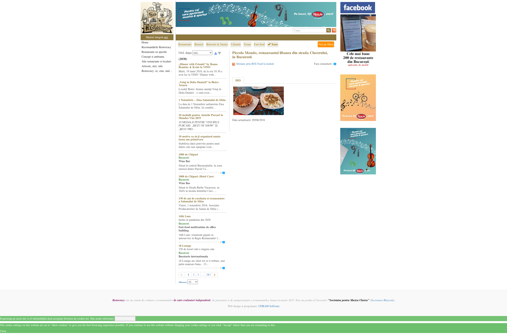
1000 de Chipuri (188, 154)
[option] (256, 14)
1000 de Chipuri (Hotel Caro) (196, 176)
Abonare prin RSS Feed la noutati (255, 64)
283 (208, 274)
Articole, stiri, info (152, 66)
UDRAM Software (268, 306)
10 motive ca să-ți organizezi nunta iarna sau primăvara (199, 137)
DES (238, 80)
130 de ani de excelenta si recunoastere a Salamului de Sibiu (202, 199)
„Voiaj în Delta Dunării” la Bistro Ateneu (199, 83)
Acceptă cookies (125, 318)
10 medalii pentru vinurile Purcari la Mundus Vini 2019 (201, 116)
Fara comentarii (323, 64)
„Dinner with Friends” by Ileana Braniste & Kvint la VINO (198, 65)
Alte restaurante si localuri (156, 61)
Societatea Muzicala (382, 300)
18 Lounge (185, 246)
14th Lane (185, 216)
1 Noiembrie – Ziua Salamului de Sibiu (202, 100)
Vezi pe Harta (326, 44)
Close (3, 331)
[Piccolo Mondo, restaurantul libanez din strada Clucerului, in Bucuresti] (258, 100)
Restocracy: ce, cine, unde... (157, 71)
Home (145, 42)
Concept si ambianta (153, 56)
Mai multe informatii (102, 318)
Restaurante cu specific (154, 52)
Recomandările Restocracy (156, 47)
